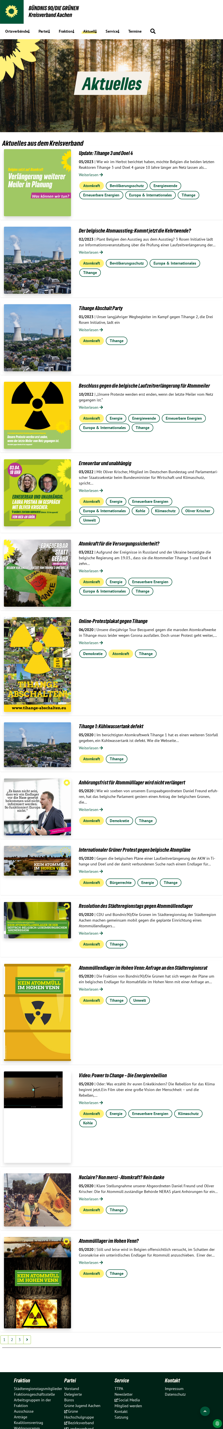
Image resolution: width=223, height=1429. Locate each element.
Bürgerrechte (121, 882)
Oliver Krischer (197, 510)
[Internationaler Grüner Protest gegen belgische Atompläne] (37, 860)
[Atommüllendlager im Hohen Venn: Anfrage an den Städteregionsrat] (37, 1012)
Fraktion (22, 1380)
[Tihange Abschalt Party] (37, 337)
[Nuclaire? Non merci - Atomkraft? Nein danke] (37, 1199)
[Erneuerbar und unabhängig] (37, 492)
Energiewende (165, 185)
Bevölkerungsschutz (127, 185)
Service (122, 1380)
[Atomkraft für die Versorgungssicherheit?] (37, 573)
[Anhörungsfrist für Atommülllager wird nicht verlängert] (37, 807)
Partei (70, 1380)
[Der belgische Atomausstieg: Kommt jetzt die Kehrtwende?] (37, 260)
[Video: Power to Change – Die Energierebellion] (37, 1117)
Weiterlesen (89, 174)
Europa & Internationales (150, 195)
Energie (116, 418)
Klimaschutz (165, 510)
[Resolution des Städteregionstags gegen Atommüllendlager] (37, 920)
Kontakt (172, 1380)
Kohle (140, 510)
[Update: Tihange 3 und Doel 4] (37, 182)
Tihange (188, 195)
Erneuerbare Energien (101, 195)
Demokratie (93, 653)
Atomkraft (91, 185)
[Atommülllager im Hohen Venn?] (37, 1282)
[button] (152, 31)
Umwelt (89, 520)
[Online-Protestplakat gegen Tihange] (37, 664)
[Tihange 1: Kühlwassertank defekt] (37, 744)
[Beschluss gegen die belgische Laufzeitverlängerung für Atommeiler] (37, 415)
